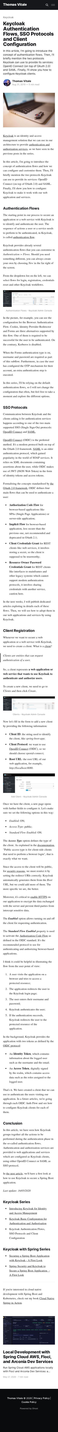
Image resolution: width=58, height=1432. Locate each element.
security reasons (16, 871)
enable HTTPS (38, 897)
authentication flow (23, 237)
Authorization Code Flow (34, 935)
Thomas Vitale (15, 4)
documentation (45, 845)
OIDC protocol (11, 1045)
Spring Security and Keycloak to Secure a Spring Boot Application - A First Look (29, 1270)
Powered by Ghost (29, 1408)
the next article (14, 1173)
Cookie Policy (28, 1402)
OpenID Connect (12, 432)
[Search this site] (47, 4)
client (48, 646)
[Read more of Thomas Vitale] (7, 83)
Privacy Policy (42, 1398)
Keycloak (8, 17)
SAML (31, 432)
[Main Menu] (53, 5)
